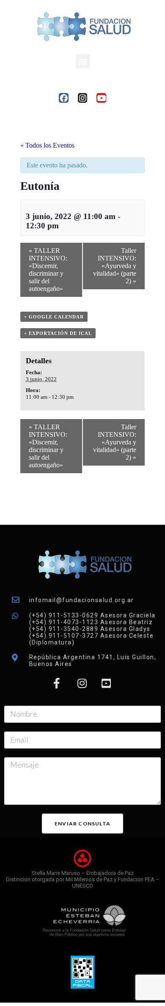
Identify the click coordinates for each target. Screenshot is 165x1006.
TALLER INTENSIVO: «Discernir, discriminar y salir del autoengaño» (48, 269)
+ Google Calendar (54, 316)
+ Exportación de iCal (58, 333)
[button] (83, 61)
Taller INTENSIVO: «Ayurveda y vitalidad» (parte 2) (114, 266)
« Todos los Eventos (47, 145)
